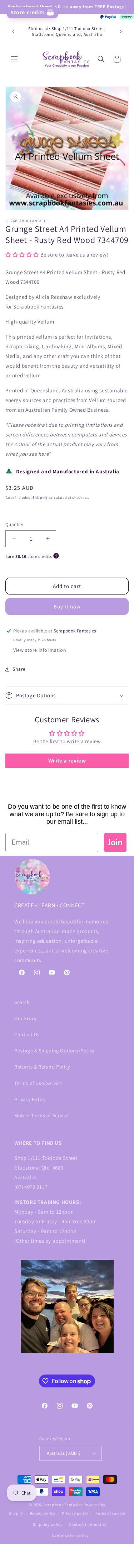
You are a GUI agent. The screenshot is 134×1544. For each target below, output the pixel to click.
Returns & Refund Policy (42, 1066)
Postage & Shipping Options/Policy (54, 1050)
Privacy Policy (29, 1099)
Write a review (67, 760)
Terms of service (110, 1513)
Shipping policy (48, 1524)
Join (115, 842)
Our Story (25, 1018)
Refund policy (42, 1513)
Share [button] (19, 669)
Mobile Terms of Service (41, 1115)
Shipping (40, 497)
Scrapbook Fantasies (63, 1504)
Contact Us (27, 1034)
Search (22, 1002)
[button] (14, 59)
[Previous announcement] (13, 31)
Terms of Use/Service (38, 1083)
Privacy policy (75, 1513)
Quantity (14, 524)
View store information (39, 650)
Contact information (88, 1524)
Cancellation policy (70, 1535)
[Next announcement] (121, 31)
